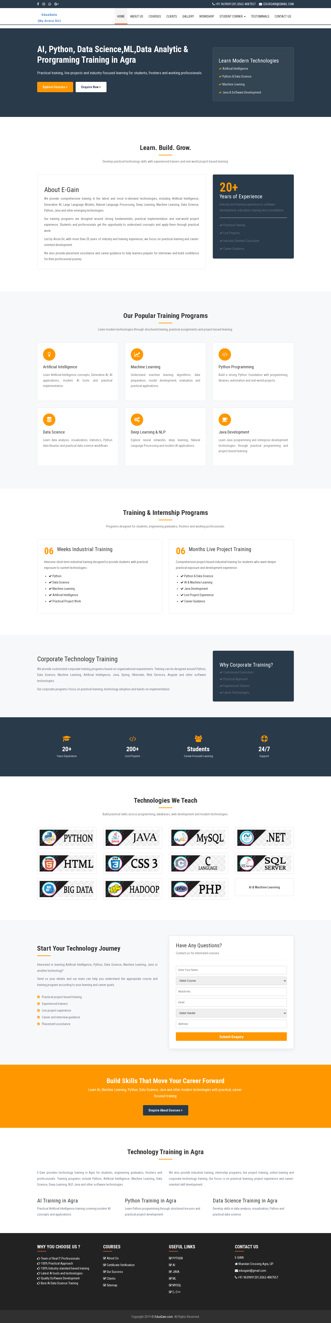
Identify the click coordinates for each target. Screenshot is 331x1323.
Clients (111, 1278)
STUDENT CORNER (231, 16)
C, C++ (176, 1292)
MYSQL (176, 1285)
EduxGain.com (164, 1317)
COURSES (155, 16)
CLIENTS (171, 16)
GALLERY (188, 16)
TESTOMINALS (260, 16)
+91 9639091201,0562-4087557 (235, 4)
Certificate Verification (120, 1265)
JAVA (175, 1272)
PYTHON (177, 1258)
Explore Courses (54, 87)
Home (121, 16)
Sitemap (111, 1285)
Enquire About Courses (165, 1110)
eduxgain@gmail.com (278, 4)
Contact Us (283, 16)
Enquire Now (90, 87)
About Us (136, 16)
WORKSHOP (206, 16)
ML (174, 1278)
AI (173, 1265)
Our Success (114, 1272)
